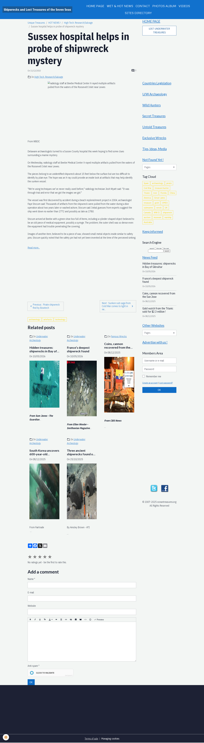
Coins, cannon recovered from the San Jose (117, 345)
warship (167, 217)
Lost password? (166, 383)
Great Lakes (159, 197)
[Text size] (44, 620)
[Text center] (61, 620)
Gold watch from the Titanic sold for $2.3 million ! (157, 310)
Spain (146, 183)
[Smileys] (90, 620)
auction (147, 217)
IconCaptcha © (68, 675)
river (155, 192)
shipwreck (167, 212)
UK (166, 207)
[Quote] (56, 620)
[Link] (66, 620)
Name (31, 579)
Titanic (147, 192)
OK (31, 682)
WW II (157, 212)
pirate (169, 183)
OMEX (165, 202)
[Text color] (50, 620)
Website (32, 605)
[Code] (85, 620)
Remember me (153, 376)
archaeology (34, 319)
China (172, 192)
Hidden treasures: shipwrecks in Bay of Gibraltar (43, 349)
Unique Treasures (36, 22)
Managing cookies (110, 738)
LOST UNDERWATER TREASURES (159, 30)
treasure (147, 202)
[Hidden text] (70, 620)
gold (157, 202)
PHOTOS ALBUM (164, 6)
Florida (163, 192)
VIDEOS (184, 6)
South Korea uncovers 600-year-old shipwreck (44, 452)
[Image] (75, 620)
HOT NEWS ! (54, 22)
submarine (148, 207)
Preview (100, 619)
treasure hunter (162, 188)
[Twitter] (154, 488)
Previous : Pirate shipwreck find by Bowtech (46, 306)
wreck (159, 207)
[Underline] (39, 620)
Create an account (150, 383)
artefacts (47, 319)
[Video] (80, 620)
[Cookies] (6, 737)
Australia (148, 222)
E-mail (31, 592)
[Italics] (35, 620)
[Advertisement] (82, 269)
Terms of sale (91, 738)
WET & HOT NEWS (120, 6)
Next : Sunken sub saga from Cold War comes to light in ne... (116, 306)
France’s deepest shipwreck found (78, 349)
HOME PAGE (95, 6)
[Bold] (30, 620)
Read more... (34, 247)
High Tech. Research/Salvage (78, 22)
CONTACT (143, 6)
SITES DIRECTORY (138, 13)
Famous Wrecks (119, 336)
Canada (147, 212)
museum (157, 217)
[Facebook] (164, 488)
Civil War (147, 188)
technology (60, 319)
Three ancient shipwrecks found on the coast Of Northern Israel (81, 452)
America (147, 197)
